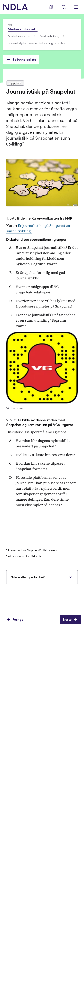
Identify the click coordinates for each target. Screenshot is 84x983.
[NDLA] (15, 7)
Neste (67, 619)
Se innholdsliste (24, 59)
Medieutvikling (49, 36)
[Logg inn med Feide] (51, 7)
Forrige (18, 619)
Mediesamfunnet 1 (23, 29)
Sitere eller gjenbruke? (28, 577)
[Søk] (63, 7)
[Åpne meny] (76, 7)
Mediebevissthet (19, 36)
